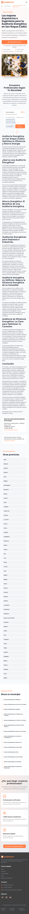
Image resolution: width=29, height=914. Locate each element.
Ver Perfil (11, 126)
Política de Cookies (3, 909)
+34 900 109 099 (7, 887)
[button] (17, 132)
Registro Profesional (6, 878)
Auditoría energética (9, 440)
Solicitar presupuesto (20, 126)
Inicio (2, 869)
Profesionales (7, 6)
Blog (2, 876)
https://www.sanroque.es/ (11, 430)
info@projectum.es (8, 885)
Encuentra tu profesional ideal (13, 846)
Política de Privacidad (12, 909)
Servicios (3, 871)
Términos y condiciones (22, 909)
